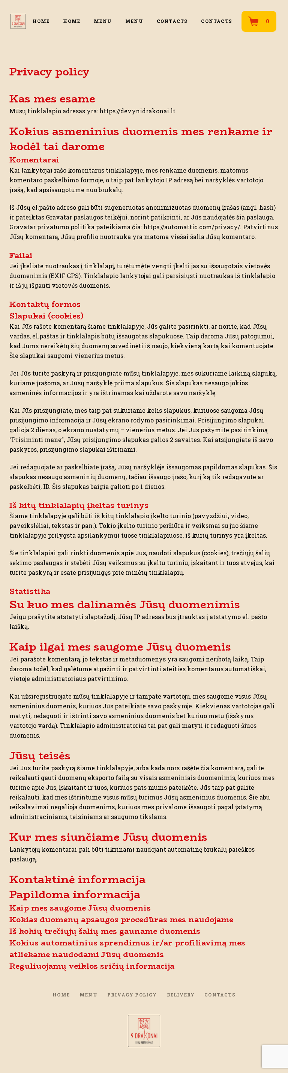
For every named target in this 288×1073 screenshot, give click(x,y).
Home (41, 21)
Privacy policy (132, 995)
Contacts (172, 21)
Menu (103, 21)
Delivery (181, 995)
